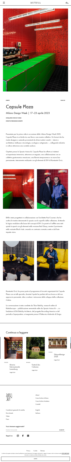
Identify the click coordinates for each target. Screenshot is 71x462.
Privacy (28, 451)
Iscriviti (61, 430)
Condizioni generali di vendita (15, 410)
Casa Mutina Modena (42, 401)
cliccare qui (65, 453)
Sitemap (42, 451)
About (37, 395)
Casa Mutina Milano (42, 398)
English (38, 410)
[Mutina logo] (21, 397)
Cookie (35, 451)
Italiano (38, 413)
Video (8, 416)
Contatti (38, 404)
